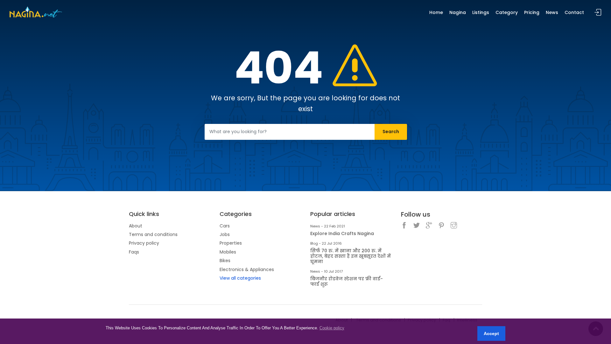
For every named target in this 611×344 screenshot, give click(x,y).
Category (506, 12)
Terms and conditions (153, 234)
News (552, 12)
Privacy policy (144, 243)
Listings (480, 12)
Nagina (457, 12)
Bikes (225, 260)
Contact (574, 12)
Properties (231, 243)
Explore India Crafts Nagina (342, 233)
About (135, 226)
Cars (225, 226)
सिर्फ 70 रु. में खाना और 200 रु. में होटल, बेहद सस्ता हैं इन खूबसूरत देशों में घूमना (350, 256)
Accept (491, 333)
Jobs (225, 234)
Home (436, 12)
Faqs (134, 252)
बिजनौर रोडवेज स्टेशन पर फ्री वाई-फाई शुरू (346, 281)
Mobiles (228, 252)
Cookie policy (332, 328)
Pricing (531, 12)
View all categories (240, 278)
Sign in (597, 12)
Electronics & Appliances (247, 269)
